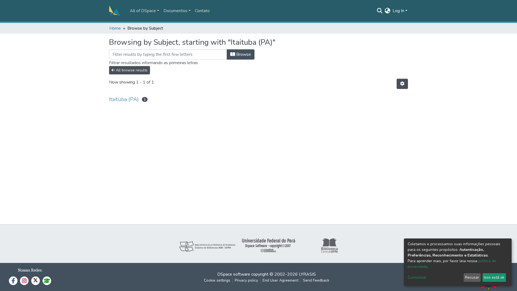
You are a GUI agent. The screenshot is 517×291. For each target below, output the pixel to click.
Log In (398, 11)
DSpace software (233, 274)
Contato (202, 11)
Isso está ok (494, 277)
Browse (243, 54)
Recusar (472, 277)
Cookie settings (217, 280)
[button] (387, 11)
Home (115, 28)
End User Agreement (280, 280)
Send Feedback (316, 280)
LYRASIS (307, 274)
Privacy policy (246, 280)
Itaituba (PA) (124, 99)
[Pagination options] (402, 84)
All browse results (131, 70)
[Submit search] (379, 11)
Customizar (417, 277)
